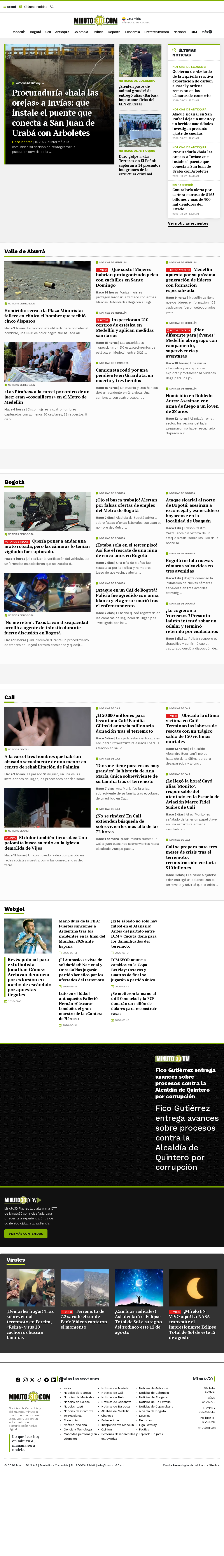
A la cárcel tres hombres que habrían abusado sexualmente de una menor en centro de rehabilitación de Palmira (45, 761)
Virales (16, 1260)
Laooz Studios (209, 1465)
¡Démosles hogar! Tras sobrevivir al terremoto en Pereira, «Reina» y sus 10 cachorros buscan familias (30, 1324)
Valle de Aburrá (24, 251)
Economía (132, 32)
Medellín (18, 32)
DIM (194, 32)
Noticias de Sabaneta (116, 1402)
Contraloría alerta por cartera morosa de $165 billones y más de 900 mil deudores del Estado (193, 199)
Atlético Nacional (76, 1425)
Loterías (144, 1415)
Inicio (67, 1388)
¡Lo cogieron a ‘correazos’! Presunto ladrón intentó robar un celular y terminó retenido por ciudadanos (192, 620)
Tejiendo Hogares (151, 1434)
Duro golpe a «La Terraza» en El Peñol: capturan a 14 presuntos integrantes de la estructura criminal (139, 165)
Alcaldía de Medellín (115, 1411)
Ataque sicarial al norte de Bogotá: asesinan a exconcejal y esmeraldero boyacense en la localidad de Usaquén (192, 510)
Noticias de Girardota (113, 363)
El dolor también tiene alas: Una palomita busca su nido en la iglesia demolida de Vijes (45, 843)
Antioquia (62, 32)
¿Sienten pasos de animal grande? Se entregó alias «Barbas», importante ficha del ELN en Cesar (139, 95)
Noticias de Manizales (79, 1397)
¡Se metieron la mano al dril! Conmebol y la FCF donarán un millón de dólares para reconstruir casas (133, 1003)
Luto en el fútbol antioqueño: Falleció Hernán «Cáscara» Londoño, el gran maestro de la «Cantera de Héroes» (80, 1006)
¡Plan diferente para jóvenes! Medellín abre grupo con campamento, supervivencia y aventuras (191, 343)
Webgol (14, 909)
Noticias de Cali (179, 708)
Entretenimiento (156, 32)
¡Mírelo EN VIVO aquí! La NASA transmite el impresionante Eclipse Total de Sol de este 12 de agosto (192, 1324)
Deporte (114, 32)
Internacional (73, 1415)
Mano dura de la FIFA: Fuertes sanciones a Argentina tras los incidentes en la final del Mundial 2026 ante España (82, 933)
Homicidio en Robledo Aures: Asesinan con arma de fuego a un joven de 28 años (192, 403)
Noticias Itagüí (73, 1406)
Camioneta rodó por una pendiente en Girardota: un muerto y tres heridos (124, 375)
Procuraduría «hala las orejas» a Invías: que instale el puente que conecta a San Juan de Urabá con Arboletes (55, 112)
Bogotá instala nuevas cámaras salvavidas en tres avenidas (189, 565)
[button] (9, 6)
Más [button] (204, 32)
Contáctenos (207, 1428)
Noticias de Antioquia (30, 83)
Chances (107, 1415)
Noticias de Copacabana (156, 1406)
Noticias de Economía (189, 66)
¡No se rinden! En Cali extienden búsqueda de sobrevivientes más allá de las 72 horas (127, 823)
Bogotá (35, 32)
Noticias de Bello (113, 1397)
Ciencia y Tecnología (78, 1429)
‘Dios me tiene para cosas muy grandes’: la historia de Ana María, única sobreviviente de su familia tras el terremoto (127, 773)
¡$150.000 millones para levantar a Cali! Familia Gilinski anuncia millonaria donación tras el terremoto (125, 723)
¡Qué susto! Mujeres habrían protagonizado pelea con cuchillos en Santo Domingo (127, 277)
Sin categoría (183, 185)
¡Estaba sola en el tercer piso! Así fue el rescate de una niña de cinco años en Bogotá (126, 550)
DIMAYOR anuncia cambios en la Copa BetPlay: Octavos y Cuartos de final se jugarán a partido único (133, 969)
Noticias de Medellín (182, 262)
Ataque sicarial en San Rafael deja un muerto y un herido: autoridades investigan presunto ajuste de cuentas (193, 124)
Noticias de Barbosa (115, 1406)
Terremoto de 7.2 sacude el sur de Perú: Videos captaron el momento (84, 1319)
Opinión (106, 1429)
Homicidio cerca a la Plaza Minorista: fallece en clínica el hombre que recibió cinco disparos (45, 315)
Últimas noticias (35, 7)
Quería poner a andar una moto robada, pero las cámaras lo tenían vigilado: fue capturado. (47, 546)
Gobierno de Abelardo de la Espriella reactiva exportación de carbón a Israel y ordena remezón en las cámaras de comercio (192, 83)
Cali (48, 32)
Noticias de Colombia (137, 80)
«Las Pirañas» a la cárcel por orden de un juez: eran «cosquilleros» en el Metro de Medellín (47, 397)
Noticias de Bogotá (182, 493)
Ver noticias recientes (188, 223)
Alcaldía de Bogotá (152, 1411)
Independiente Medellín (117, 1425)
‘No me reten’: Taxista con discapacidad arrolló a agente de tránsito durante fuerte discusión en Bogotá (46, 627)
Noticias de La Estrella (155, 1402)
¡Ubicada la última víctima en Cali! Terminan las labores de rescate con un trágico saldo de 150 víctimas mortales (192, 728)
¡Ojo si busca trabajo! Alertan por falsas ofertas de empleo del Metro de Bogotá (126, 505)
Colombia (81, 32)
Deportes (145, 1420)
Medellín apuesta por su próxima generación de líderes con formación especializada (190, 279)
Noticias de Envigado (153, 1397)
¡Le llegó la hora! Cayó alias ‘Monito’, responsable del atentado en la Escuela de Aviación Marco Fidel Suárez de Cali (192, 794)
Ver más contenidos (26, 1233)
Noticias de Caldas (77, 1402)
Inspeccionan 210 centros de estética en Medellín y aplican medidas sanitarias (125, 327)
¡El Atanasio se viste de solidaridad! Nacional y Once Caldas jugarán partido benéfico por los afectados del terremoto (81, 969)
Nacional (179, 32)
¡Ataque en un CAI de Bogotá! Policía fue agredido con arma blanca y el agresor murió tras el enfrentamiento (127, 598)
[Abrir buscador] (52, 6)
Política (97, 32)
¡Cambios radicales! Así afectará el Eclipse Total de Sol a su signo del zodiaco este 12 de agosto (138, 1321)
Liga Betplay (147, 1425)
